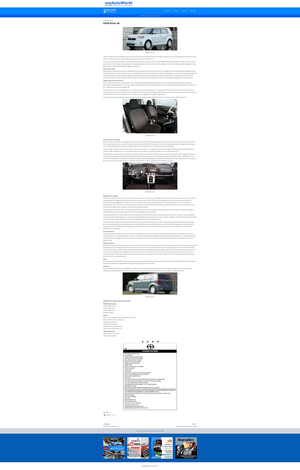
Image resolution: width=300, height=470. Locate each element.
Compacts (106, 20)
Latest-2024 (166, 11)
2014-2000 (184, 11)
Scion (111, 20)
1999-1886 (193, 11)
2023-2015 (176, 11)
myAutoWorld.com (154, 466)
